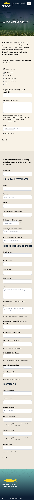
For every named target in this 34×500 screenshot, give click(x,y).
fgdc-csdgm (8, 75)
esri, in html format (10, 81)
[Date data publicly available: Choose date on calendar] (20, 223)
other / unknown (10, 84)
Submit (4, 140)
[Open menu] (29, 3)
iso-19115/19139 (9, 72)
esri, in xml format (10, 78)
